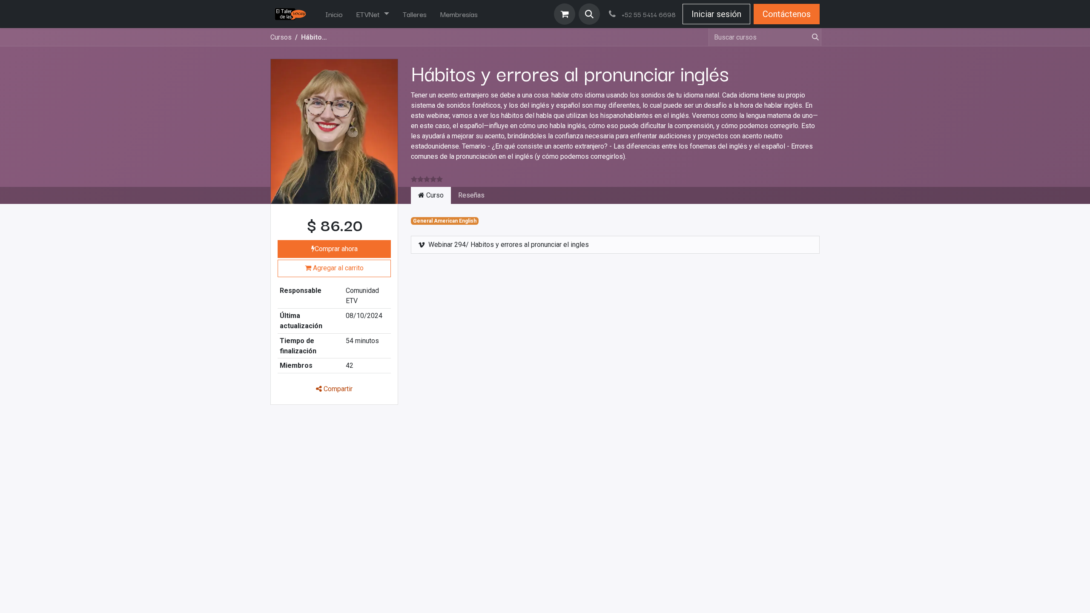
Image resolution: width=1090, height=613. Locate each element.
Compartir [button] (337, 389)
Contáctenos (787, 14)
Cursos (281, 37)
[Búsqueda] (812, 37)
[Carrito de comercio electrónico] (564, 14)
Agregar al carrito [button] (337, 268)
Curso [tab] (434, 195)
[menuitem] (334, 14)
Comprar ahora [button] (336, 249)
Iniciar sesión (716, 14)
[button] (589, 14)
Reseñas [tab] (471, 195)
